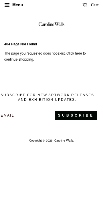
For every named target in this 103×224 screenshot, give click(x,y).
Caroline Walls (63, 140)
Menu (17, 4)
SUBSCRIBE (76, 115)
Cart (94, 5)
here (78, 53)
